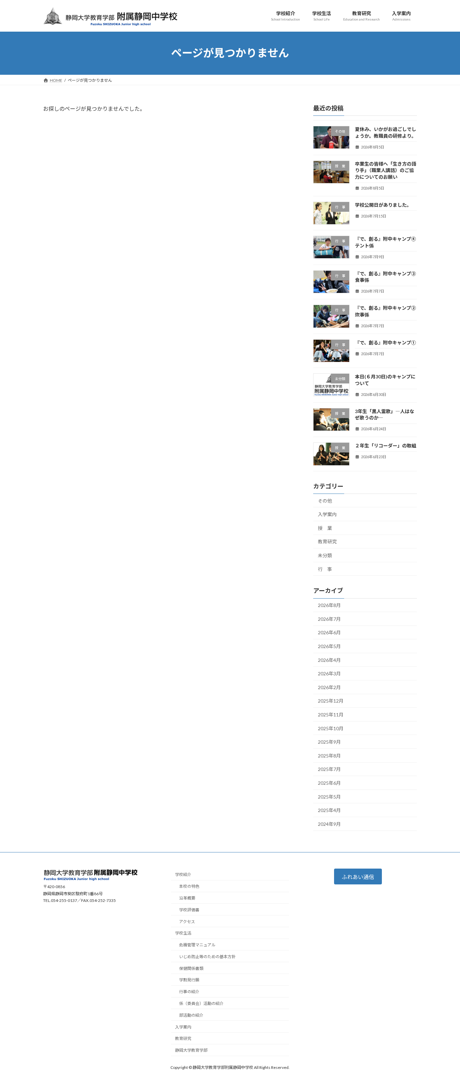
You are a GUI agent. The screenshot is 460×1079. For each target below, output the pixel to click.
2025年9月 (329, 742)
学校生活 (183, 933)
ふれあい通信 (358, 877)
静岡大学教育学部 (191, 1050)
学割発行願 (189, 980)
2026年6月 (329, 632)
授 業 (325, 528)
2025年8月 (329, 755)
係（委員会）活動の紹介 (201, 1003)
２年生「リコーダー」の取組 (385, 445)
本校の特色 (189, 886)
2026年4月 (329, 660)
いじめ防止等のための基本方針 (207, 956)
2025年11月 (330, 714)
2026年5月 (329, 646)
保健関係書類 (191, 968)
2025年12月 (330, 701)
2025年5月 (329, 796)
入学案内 (327, 514)
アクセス (187, 921)
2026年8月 (329, 605)
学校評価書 (189, 909)
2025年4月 (329, 810)
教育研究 (327, 541)
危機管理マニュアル (197, 944)
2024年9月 (329, 824)
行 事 (325, 569)
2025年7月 (329, 769)
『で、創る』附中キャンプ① (385, 342)
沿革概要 (187, 898)
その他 (325, 500)
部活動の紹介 (191, 1015)
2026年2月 (329, 687)
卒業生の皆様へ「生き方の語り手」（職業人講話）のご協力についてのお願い (385, 170)
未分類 (325, 555)
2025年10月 (330, 728)
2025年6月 (329, 783)
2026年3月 (329, 673)
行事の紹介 (189, 991)
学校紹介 (183, 874)
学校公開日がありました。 (383, 204)
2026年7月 (329, 618)
